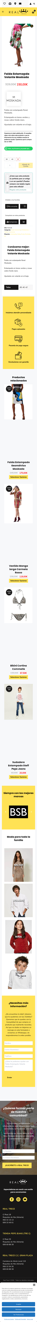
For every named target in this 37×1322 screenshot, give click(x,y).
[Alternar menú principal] (3, 12)
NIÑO (18, 972)
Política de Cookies (9, 1319)
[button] (34, 1285)
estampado (13, 234)
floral (22, 234)
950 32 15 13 (8, 1220)
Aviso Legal (30, 1319)
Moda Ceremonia (16, 230)
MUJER (18, 865)
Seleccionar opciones (18, 477)
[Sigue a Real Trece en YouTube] (25, 1200)
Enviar (9, 1077)
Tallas (6, 155)
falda (18, 234)
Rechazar (18, 1309)
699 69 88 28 (8, 1244)
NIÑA (18, 936)
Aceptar (18, 1304)
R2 (5, 236)
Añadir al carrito (25, 165)
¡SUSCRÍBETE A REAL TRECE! (17, 1165)
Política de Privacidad (20, 1319)
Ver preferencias (18, 1315)
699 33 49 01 (8, 1222)
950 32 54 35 (8, 1266)
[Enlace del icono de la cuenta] (30, 4)
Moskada (27, 234)
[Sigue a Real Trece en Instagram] (18, 1200)
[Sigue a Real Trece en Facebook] (12, 1200)
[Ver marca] (14, 98)
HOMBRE (18, 900)
